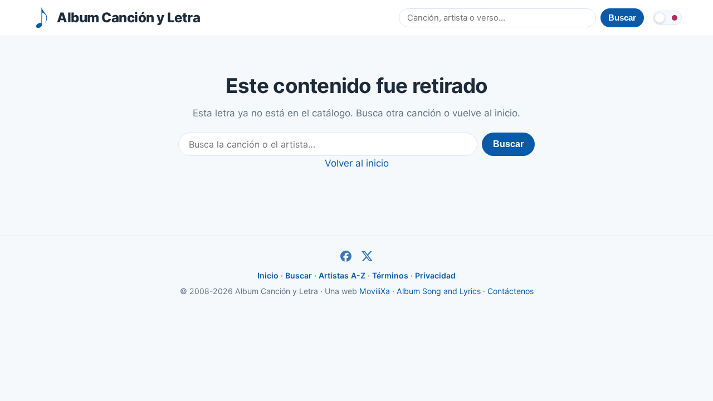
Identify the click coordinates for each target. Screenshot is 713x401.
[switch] (667, 18)
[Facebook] (345, 256)
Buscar (508, 144)
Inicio (268, 275)
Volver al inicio (357, 163)
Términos (390, 275)
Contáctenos (510, 291)
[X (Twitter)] (367, 256)
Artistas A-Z (342, 275)
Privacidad (435, 275)
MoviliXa (374, 291)
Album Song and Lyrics (439, 291)
